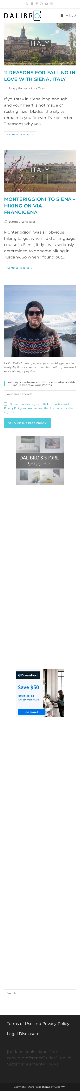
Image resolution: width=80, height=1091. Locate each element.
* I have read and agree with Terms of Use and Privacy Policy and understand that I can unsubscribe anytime (38, 408)
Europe (23, 88)
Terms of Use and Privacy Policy (38, 1023)
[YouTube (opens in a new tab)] (46, 3)
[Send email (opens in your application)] (51, 3)
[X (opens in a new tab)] (28, 3)
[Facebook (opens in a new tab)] (32, 3)
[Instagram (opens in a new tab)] (41, 3)
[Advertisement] (40, 533)
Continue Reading (21, 135)
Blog (12, 88)
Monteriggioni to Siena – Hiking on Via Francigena (40, 205)
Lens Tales (38, 88)
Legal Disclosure (23, 1033)
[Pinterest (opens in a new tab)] (37, 3)
